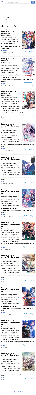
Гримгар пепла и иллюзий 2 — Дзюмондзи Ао (10, 257)
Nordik (5, 50)
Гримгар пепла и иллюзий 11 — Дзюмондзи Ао (7, 60)
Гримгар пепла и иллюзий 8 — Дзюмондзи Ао (10, 126)
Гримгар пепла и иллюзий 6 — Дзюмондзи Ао (10, 192)
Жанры (14, 389)
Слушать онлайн (28, 51)
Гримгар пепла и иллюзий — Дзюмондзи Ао (10, 355)
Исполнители (26, 389)
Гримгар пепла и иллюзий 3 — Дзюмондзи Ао (10, 322)
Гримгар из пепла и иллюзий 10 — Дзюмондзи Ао (8, 93)
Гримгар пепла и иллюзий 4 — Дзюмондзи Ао (10, 290)
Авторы (20, 389)
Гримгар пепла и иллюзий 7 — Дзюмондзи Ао (10, 159)
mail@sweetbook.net (17, 392)
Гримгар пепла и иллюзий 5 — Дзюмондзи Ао (10, 224)
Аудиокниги (8, 389)
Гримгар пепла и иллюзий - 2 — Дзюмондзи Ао (7, 33)
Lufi (4, 83)
